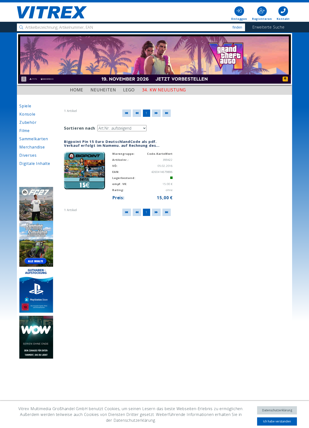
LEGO (128, 90)
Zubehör (28, 122)
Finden (237, 27)
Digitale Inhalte (34, 163)
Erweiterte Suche (268, 27)
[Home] (52, 12)
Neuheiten (103, 90)
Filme (24, 130)
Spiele (25, 106)
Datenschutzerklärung (277, 410)
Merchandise (32, 147)
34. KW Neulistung (164, 90)
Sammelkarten (33, 138)
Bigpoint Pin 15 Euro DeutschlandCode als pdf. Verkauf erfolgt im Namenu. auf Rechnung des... (112, 143)
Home (76, 90)
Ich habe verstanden (277, 421)
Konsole (27, 114)
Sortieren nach (79, 128)
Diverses (27, 155)
